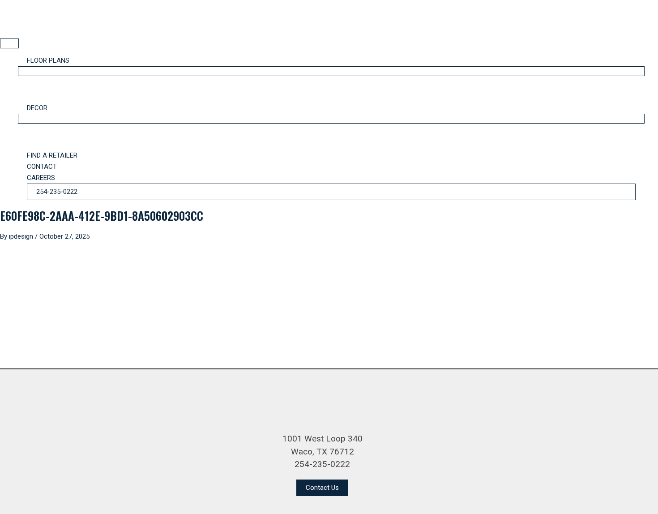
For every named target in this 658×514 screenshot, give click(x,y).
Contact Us (322, 488)
